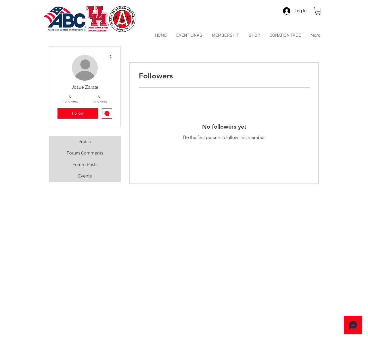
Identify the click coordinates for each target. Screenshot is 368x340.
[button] (318, 11)
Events (85, 176)
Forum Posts (84, 164)
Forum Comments (85, 153)
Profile (84, 141)
